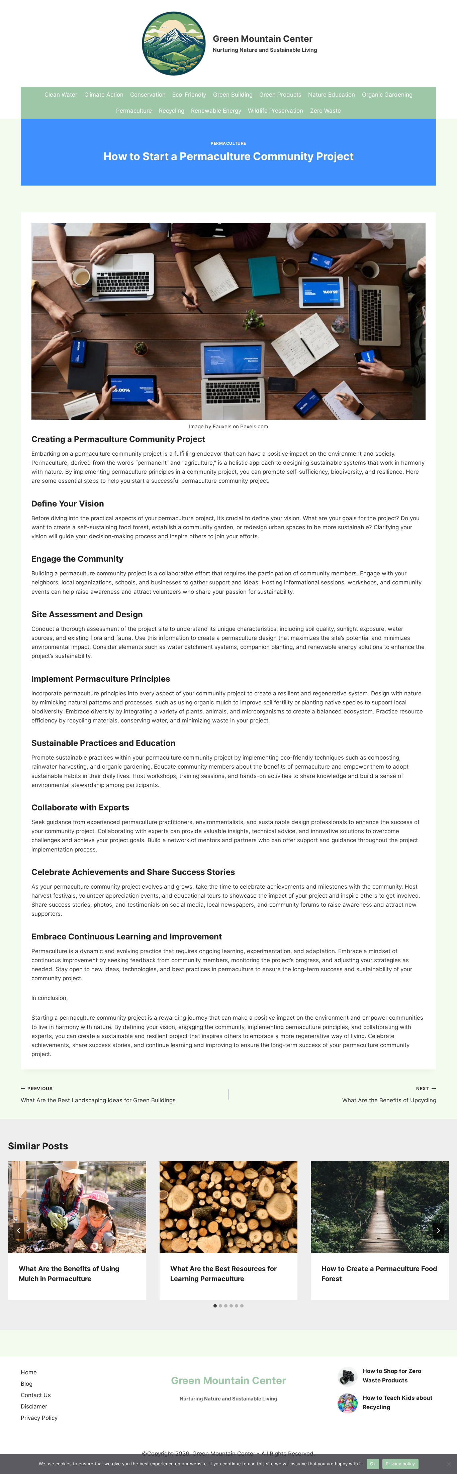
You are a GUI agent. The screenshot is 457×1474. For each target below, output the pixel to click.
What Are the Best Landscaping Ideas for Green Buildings (98, 1095)
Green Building (233, 94)
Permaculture (134, 110)
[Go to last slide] (18, 1231)
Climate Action (103, 94)
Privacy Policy (39, 1417)
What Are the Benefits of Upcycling (389, 1095)
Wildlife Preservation (275, 110)
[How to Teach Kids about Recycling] (348, 1403)
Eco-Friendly (189, 94)
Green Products (280, 94)
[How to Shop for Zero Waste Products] (348, 1377)
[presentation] (77, 1207)
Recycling (171, 110)
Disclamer (34, 1406)
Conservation (148, 94)
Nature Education (331, 94)
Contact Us (36, 1395)
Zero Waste (325, 110)
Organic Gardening (387, 94)
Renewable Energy (216, 110)
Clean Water (60, 94)
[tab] (215, 1306)
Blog (26, 1383)
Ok (373, 1463)
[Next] (438, 1231)
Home (29, 1372)
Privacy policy (400, 1463)
